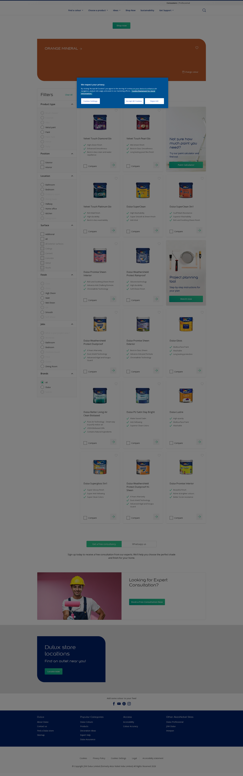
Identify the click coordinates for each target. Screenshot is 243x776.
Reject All (154, 101)
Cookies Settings (90, 101)
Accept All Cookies (134, 101)
